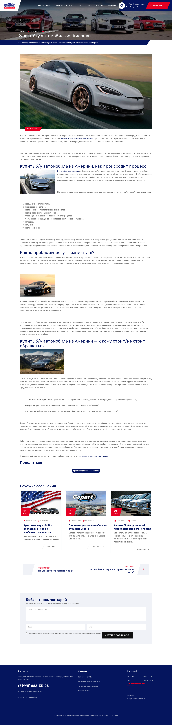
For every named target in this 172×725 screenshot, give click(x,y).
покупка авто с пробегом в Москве (92, 456)
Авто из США (35, 32)
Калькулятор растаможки (89, 681)
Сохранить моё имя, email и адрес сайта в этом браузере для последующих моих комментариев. (65, 633)
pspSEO (23, 32)
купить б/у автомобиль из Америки (77, 138)
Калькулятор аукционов (88, 686)
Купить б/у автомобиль (68, 171)
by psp (133, 521)
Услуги (69, 6)
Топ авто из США (85, 677)
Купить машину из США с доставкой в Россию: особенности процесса (38, 529)
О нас (57, 6)
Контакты (112, 6)
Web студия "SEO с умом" (108, 715)
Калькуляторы (83, 6)
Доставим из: (44, 6)
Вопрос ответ (84, 691)
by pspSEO (44, 521)
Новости (99, 6)
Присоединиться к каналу (87, 471)
